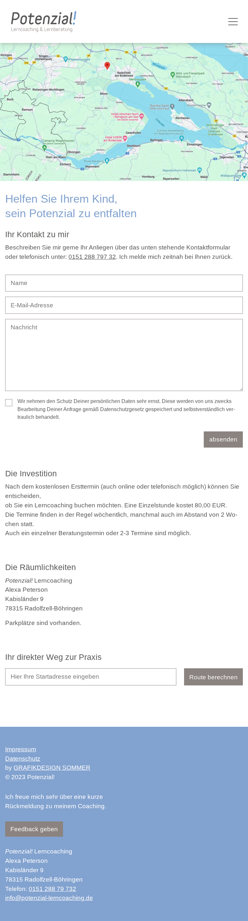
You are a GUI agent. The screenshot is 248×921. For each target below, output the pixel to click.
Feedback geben (34, 829)
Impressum (20, 749)
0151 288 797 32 (92, 256)
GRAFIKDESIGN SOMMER (52, 767)
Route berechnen (213, 677)
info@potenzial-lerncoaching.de (49, 898)
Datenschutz (22, 758)
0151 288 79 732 (52, 888)
